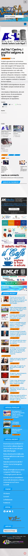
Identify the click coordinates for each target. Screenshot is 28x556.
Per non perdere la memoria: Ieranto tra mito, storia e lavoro (18, 341)
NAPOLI (11, 155)
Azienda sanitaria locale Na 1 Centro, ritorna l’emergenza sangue (17, 316)
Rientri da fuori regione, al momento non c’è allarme (6, 147)
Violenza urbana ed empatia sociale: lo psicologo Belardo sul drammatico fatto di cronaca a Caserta (18, 351)
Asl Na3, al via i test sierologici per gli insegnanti (23, 168)
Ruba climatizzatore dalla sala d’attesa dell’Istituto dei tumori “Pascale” (18, 309)
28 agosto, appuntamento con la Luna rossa (18, 374)
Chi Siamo (6, 493)
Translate (19, 19)
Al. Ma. (13, 58)
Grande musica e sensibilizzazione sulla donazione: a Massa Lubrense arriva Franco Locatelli (18, 333)
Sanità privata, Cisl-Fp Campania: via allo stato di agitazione (18, 389)
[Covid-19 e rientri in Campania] (18, 128)
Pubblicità (6, 503)
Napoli (7, 158)
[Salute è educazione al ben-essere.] (7, 431)
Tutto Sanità (9, 536)
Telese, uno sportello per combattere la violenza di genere (4, 169)
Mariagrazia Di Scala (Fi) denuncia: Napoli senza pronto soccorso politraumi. (18, 414)
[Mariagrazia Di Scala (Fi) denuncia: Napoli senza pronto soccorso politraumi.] (7, 413)
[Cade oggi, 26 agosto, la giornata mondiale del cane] (5, 368)
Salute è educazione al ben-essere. (17, 430)
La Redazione (7, 500)
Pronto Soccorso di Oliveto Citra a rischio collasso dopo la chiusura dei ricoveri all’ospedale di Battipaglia (18, 300)
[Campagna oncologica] (7, 424)
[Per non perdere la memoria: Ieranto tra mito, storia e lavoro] (5, 342)
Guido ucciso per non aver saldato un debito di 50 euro (18, 359)
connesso (9, 177)
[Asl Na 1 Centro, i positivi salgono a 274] (6, 128)
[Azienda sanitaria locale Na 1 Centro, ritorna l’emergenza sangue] (5, 317)
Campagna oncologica (15, 422)
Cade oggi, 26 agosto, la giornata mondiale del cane (17, 367)
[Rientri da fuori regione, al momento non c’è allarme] (6, 141)
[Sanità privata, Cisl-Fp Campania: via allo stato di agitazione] (5, 390)
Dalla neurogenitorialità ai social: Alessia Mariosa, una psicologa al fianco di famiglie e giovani (18, 397)
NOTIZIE (17, 155)
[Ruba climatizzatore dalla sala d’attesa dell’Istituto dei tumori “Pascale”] (5, 309)
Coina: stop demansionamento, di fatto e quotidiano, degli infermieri (18, 381)
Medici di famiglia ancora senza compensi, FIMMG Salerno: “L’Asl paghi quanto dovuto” (18, 324)
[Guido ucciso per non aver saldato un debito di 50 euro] (5, 360)
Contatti (6, 497)
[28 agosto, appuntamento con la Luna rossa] (5, 375)
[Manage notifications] (25, 553)
